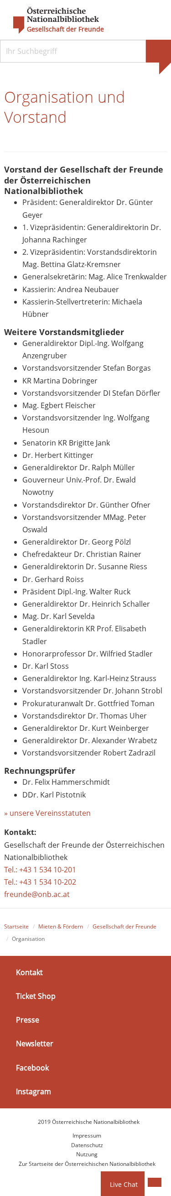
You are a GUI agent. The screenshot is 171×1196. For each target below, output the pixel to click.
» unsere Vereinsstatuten (47, 813)
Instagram (33, 1091)
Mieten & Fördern (60, 926)
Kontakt (29, 972)
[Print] (154, 1182)
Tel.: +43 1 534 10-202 (40, 882)
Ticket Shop (36, 996)
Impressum (87, 1135)
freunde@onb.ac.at (37, 894)
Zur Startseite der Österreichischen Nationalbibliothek (87, 1164)
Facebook (32, 1068)
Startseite (16, 926)
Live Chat (124, 1184)
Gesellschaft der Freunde (65, 29)
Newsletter (34, 1044)
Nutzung (87, 1154)
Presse (27, 1020)
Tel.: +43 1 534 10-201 (40, 870)
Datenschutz (87, 1145)
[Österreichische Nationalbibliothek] (51, 20)
